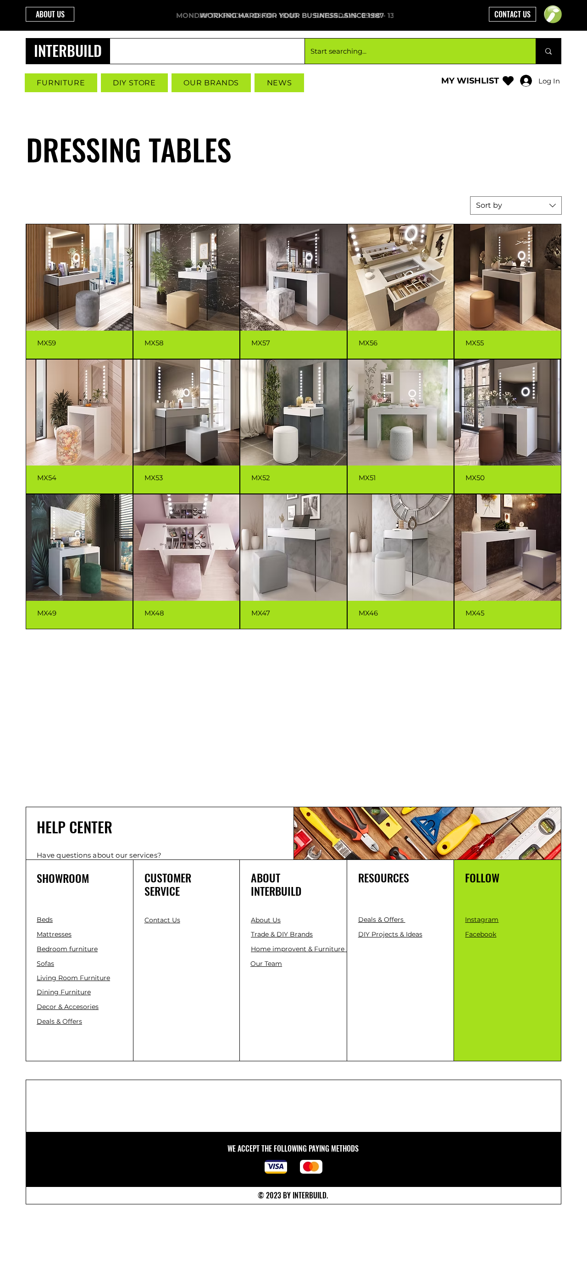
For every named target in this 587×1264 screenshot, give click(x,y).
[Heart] (508, 80)
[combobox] (516, 205)
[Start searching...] (548, 51)
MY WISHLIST (470, 81)
